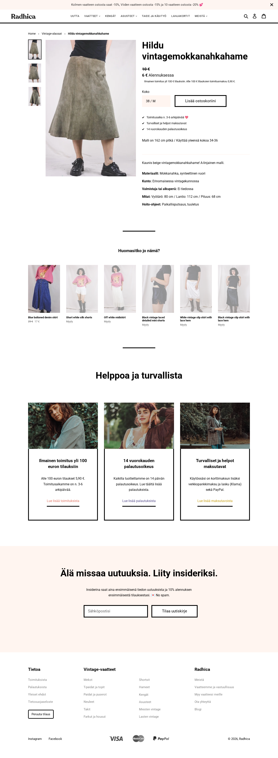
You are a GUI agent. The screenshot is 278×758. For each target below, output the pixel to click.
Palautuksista (37, 687)
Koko (145, 92)
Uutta (75, 16)
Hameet (144, 687)
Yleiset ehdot (37, 694)
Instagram (35, 739)
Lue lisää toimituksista (63, 501)
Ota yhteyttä (203, 702)
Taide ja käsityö (154, 16)
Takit (87, 709)
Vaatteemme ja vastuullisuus (214, 687)
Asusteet (128, 16)
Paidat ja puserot (95, 694)
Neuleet (89, 702)
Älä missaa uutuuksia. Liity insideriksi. (139, 573)
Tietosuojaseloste (40, 702)
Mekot (88, 680)
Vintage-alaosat (52, 33)
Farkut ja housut (95, 716)
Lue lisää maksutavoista (215, 501)
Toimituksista (37, 680)
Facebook (55, 739)
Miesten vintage (150, 709)
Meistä (200, 16)
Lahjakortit (180, 16)
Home (32, 33)
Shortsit (144, 680)
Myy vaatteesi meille (208, 694)
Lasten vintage (149, 716)
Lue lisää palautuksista (139, 501)
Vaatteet (91, 16)
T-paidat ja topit (94, 687)
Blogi (198, 709)
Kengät (110, 16)
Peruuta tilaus (41, 714)
